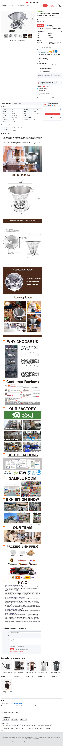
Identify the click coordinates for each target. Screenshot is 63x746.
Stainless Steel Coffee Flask (21, 728)
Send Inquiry (40, 25)
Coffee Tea (23, 725)
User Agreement (38, 741)
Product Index (56, 734)
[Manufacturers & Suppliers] (31, 2)
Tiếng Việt (29, 738)
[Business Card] (60, 108)
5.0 (49, 105)
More (2, 730)
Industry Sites (43, 734)
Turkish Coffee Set (23, 719)
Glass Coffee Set (14, 719)
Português (18, 737)
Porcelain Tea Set (5, 719)
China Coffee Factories (6, 725)
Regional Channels (50, 734)
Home (2, 8)
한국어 (48, 737)
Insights (34, 736)
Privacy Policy (49, 741)
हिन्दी (55, 737)
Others (33, 708)
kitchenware (18, 708)
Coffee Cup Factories (31, 725)
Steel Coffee (40, 725)
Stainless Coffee (48, 725)
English (10, 737)
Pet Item (48, 705)
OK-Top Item (3, 705)
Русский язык (27, 737)
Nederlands (41, 737)
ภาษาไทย (58, 737)
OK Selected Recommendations (22, 705)
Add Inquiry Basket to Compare (18, 40)
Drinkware (16, 8)
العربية (45, 737)
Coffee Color (15, 725)
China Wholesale (30, 734)
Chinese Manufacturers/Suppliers (20, 734)
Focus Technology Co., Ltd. (23, 741)
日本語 (52, 737)
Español (13, 737)
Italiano (32, 737)
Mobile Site (29, 736)
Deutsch (36, 737)
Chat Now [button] (50, 25)
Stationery (3, 708)
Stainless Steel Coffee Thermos (35, 728)
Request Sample (57, 28)
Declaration (44, 741)
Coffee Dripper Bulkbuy (47, 728)
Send (12, 649)
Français (22, 737)
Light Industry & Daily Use (9, 8)
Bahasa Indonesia (36, 738)
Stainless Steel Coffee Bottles (7, 728)
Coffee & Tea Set (21, 8)
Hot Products (5, 734)
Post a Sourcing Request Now (16, 651)
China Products (11, 734)
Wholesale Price (37, 734)
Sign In (38, 97)
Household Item (35, 705)
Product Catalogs (18, 703)
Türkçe (25, 738)
